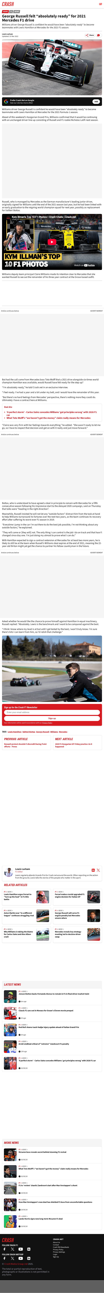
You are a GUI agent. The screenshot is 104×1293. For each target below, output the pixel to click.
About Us (56, 1242)
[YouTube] (21, 1250)
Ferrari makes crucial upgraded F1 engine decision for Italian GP (69, 895)
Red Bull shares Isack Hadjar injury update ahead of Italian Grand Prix (49, 1027)
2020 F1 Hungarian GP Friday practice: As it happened (73, 745)
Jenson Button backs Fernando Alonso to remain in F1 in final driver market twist (54, 994)
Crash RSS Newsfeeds (61, 1247)
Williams (54, 731)
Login (55, 1254)
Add (96, 101)
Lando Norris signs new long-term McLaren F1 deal (41, 1219)
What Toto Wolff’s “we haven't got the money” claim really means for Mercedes (48, 418)
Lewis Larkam (7, 34)
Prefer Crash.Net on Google (22, 100)
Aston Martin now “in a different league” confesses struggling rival (19, 914)
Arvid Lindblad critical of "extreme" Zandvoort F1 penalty (44, 1044)
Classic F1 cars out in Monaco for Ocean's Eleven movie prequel (46, 1010)
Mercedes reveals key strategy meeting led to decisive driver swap (68, 934)
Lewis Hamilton (14, 731)
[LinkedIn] (29, 1250)
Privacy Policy (47, 723)
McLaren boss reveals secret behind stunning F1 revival (42, 1152)
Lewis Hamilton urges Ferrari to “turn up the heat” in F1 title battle (17, 897)
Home (5, 11)
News (16, 11)
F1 (11, 11)
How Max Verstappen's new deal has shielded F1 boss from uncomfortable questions (55, 1202)
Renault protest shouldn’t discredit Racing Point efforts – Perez (25, 745)
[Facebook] (5, 1250)
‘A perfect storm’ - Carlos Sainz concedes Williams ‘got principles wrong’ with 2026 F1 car (52, 414)
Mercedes (63, 731)
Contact (56, 1245)
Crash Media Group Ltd (16, 1264)
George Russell (42, 731)
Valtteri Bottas (28, 731)
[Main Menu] (100, 4)
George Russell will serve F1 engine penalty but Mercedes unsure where (67, 915)
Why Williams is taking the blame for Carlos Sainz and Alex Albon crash (18, 934)
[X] (13, 1250)
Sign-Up (56, 1257)
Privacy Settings (59, 1252)
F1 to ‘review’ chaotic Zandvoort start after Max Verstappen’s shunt (48, 1185)
